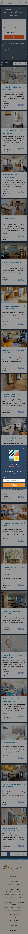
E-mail (5, 477)
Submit (14, 485)
